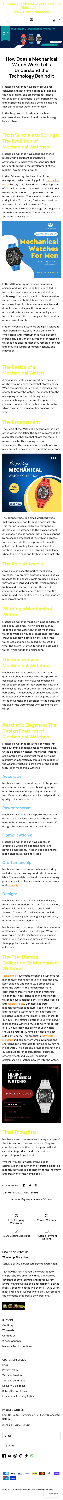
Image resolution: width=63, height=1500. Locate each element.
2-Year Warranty (11, 1341)
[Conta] (53, 21)
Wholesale (8, 1330)
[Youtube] (9, 1456)
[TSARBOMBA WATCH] (31, 21)
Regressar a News (31, 1199)
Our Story (7, 1325)
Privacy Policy (10, 1370)
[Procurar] (9, 21)
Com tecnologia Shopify (42, 1489)
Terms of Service (12, 1375)
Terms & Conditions (13, 1380)
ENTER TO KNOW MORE (16, 1425)
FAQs (5, 1364)
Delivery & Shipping (13, 1385)
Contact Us (9, 1335)
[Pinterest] (20, 1456)
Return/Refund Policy (14, 1391)
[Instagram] (15, 1456)
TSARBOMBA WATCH (20, 1489)
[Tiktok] (26, 1456)
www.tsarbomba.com (31, 11)
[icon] (32, 1456)
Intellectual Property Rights (18, 1396)
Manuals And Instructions (17, 1346)
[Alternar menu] (3, 21)
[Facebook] (4, 1456)
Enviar (10, 1445)
